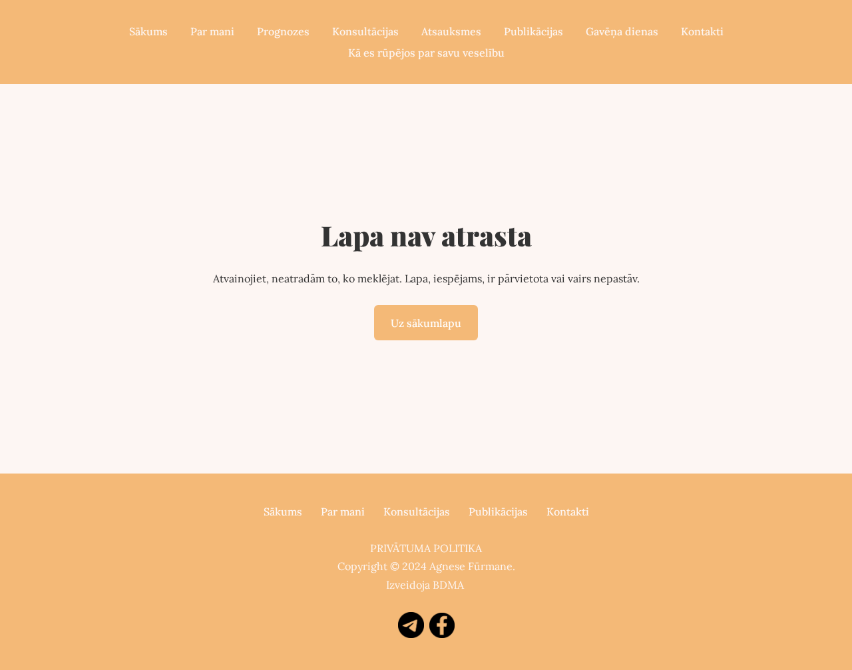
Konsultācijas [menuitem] (365, 31)
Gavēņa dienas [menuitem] (622, 31)
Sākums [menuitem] (148, 31)
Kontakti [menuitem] (702, 31)
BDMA (448, 584)
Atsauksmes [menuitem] (451, 31)
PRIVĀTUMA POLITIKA (426, 548)
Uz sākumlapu (426, 323)
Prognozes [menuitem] (283, 31)
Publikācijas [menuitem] (533, 31)
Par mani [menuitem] (212, 31)
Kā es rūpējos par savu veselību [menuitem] (426, 52)
